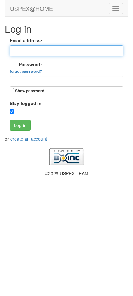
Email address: (26, 40)
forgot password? (26, 71)
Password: (26, 67)
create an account (29, 139)
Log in (20, 125)
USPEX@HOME (31, 8)
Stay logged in (26, 103)
